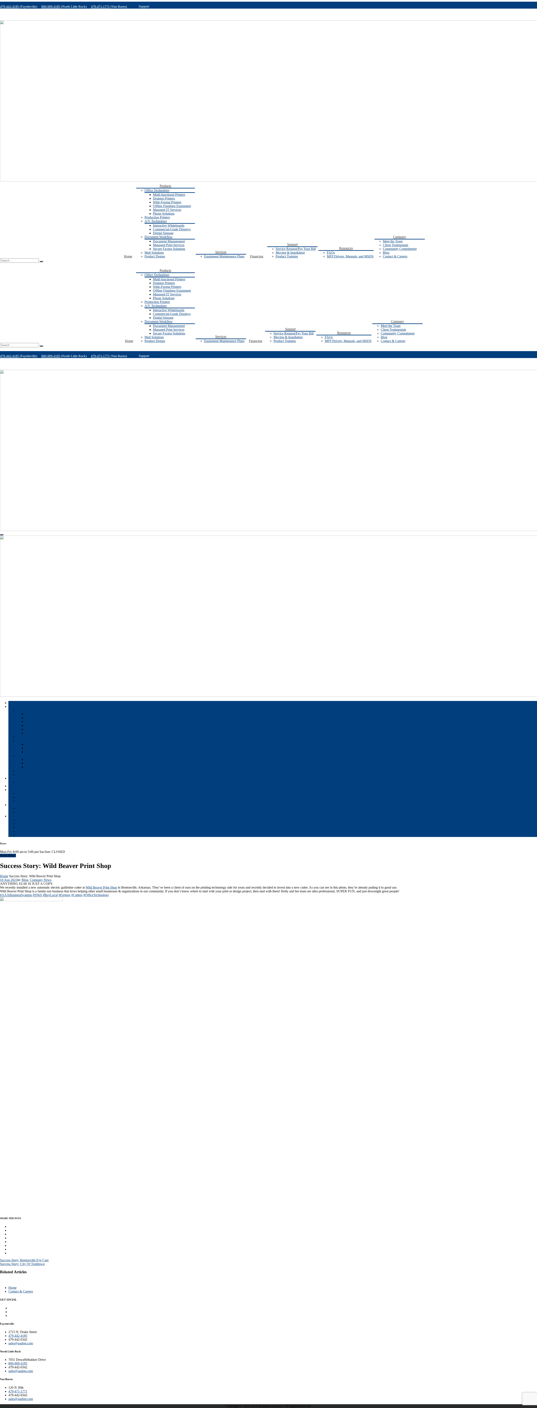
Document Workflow (159, 237)
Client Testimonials (395, 245)
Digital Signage (163, 233)
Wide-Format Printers (167, 202)
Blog (386, 252)
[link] (101, 887)
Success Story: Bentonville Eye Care (24, 1260)
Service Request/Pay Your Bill (296, 249)
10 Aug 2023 (8, 880)
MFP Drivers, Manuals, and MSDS (350, 256)
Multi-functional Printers (169, 194)
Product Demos (155, 256)
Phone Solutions (164, 213)
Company (399, 237)
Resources (346, 248)
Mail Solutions (154, 252)
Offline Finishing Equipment (172, 206)
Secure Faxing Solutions (169, 249)
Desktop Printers (164, 198)
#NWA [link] (37, 895)
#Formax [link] (64, 895)
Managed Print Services (168, 245)
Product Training (287, 256)
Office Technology (157, 190)
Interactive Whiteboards (168, 225)
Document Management (169, 241)
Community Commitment (400, 249)
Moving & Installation (290, 252)
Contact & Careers (395, 256)
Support (292, 244)
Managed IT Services (167, 210)
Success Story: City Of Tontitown (22, 1264)
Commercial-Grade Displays (172, 229)
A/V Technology (156, 221)
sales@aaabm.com (20, 1343)
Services (220, 252)
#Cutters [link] (76, 895)
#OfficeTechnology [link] (96, 895)
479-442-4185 (9, 6)
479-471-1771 (100, 6)
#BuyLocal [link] (50, 895)
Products (165, 186)
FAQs (331, 252)
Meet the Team (393, 241)
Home (128, 256)
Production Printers (157, 217)
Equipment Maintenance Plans (224, 256)
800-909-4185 (50, 6)
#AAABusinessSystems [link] (16, 895)
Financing (256, 256)
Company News (40, 880)
